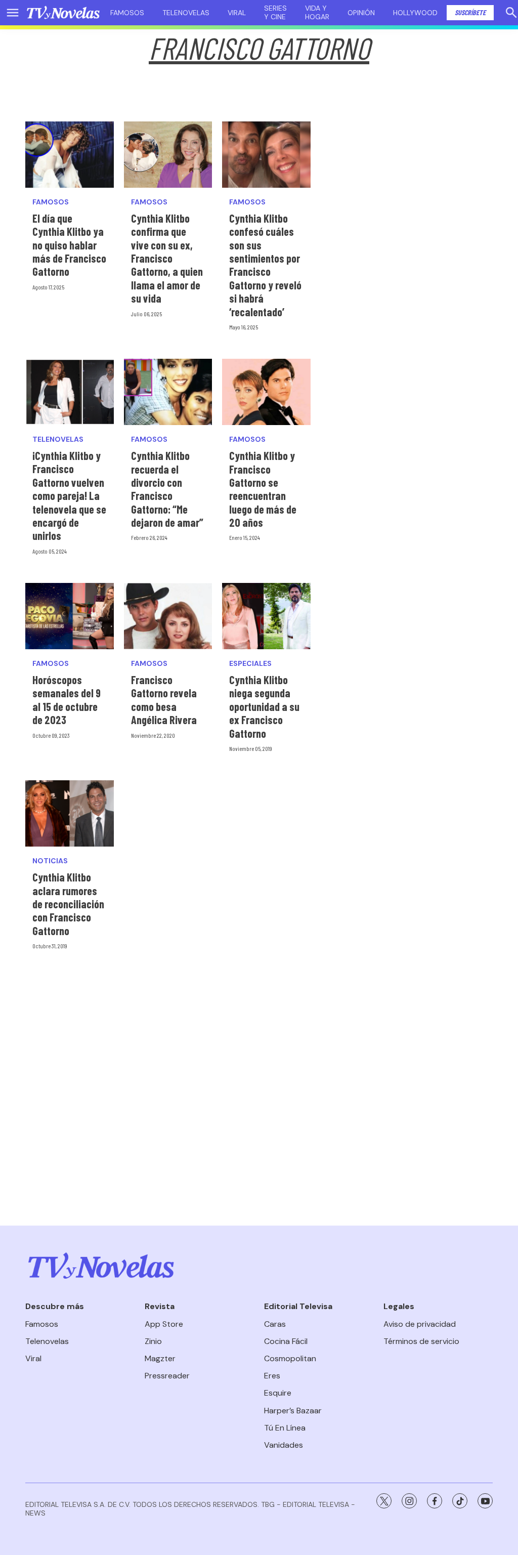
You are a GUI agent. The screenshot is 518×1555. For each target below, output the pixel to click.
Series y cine (275, 12)
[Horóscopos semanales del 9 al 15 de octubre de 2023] (69, 616)
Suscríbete (470, 12)
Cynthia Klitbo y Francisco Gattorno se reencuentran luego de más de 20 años (262, 489)
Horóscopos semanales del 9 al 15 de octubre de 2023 (66, 699)
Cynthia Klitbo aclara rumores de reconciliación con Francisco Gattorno (68, 903)
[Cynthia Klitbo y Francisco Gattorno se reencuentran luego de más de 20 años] (266, 392)
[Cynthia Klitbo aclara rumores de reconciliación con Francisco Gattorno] (69, 813)
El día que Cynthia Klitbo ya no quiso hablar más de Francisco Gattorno (69, 245)
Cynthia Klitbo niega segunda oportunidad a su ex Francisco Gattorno (264, 706)
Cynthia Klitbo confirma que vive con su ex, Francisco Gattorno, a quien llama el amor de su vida (167, 258)
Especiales (250, 663)
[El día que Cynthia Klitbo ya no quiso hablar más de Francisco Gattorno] (69, 154)
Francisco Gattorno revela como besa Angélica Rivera (164, 699)
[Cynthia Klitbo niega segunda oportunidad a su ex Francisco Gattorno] (266, 616)
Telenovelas (185, 12)
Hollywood (415, 12)
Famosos (127, 12)
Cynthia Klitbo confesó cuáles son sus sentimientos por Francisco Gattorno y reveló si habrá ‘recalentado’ (265, 265)
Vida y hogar (317, 12)
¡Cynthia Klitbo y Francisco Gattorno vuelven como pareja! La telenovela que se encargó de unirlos (69, 495)
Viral (237, 12)
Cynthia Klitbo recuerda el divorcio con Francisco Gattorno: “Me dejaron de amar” (167, 489)
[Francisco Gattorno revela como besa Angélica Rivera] (168, 616)
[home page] (63, 12)
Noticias (50, 861)
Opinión (361, 12)
